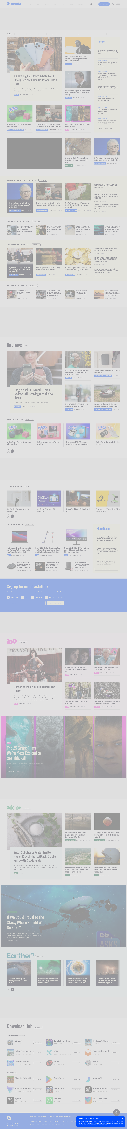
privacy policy (102, 1123)
